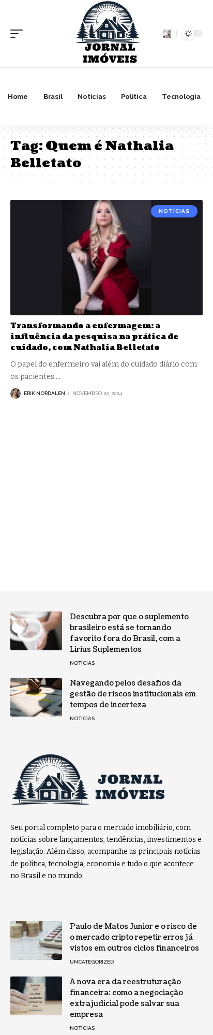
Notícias (174, 211)
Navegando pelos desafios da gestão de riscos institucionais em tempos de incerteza (133, 694)
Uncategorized (92, 962)
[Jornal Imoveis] (106, 33)
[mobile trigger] (19, 34)
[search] (167, 33)
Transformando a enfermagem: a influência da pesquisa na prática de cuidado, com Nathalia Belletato (94, 336)
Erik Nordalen (44, 393)
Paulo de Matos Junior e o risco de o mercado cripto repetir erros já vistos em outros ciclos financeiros (134, 937)
